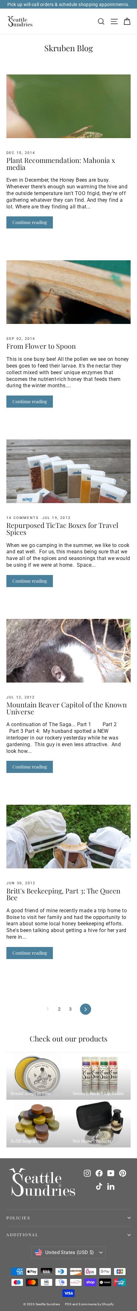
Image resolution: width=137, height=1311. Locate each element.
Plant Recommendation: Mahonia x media (60, 164)
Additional (22, 1234)
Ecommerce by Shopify (96, 1304)
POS (68, 1304)
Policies (18, 1217)
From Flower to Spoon (41, 345)
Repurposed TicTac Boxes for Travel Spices (62, 528)
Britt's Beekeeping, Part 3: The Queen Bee (63, 894)
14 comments (23, 518)
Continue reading (29, 222)
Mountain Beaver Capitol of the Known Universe (66, 708)
